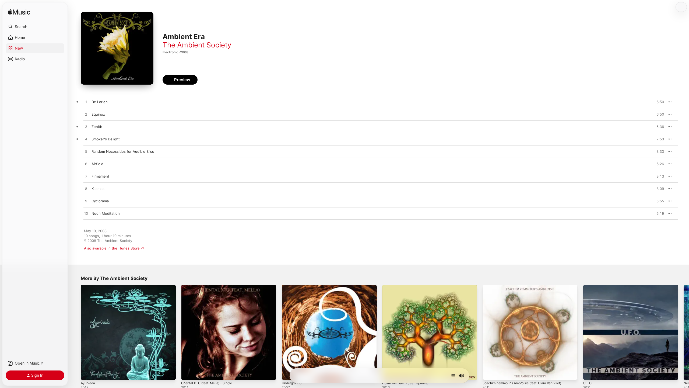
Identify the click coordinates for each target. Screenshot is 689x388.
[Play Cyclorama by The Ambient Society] (86, 201)
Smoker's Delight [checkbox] (106, 139)
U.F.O (588, 287)
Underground (293, 287)
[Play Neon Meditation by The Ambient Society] (86, 213)
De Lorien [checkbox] (100, 102)
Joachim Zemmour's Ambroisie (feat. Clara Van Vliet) (527, 287)
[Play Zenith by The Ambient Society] (86, 126)
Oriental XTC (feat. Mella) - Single (209, 287)
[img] (19, 12)
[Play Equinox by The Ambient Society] (86, 114)
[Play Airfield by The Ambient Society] (86, 164)
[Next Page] (683, 332)
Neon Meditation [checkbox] (106, 213)
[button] (35, 26)
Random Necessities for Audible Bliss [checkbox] (123, 151)
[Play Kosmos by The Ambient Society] (86, 188)
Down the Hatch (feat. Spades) (408, 287)
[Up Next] (453, 375)
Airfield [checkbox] (97, 164)
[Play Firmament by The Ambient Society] (86, 176)
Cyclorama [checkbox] (100, 201)
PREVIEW (658, 101)
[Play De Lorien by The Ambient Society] (86, 102)
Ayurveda (88, 287)
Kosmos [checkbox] (98, 188)
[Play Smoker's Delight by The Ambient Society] (86, 139)
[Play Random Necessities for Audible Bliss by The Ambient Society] (86, 151)
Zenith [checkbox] (97, 126)
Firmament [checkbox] (100, 176)
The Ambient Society (197, 45)
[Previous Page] (75, 332)
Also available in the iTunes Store (112, 248)
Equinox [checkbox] (98, 114)
